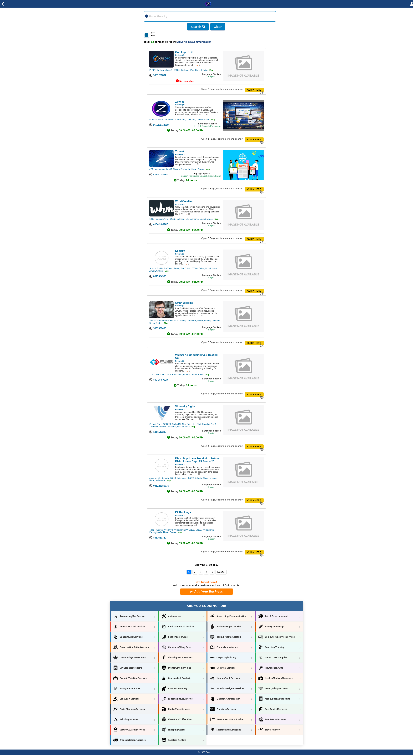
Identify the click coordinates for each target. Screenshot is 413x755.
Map (211, 70)
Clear (218, 27)
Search (196, 27)
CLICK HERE (254, 90)
